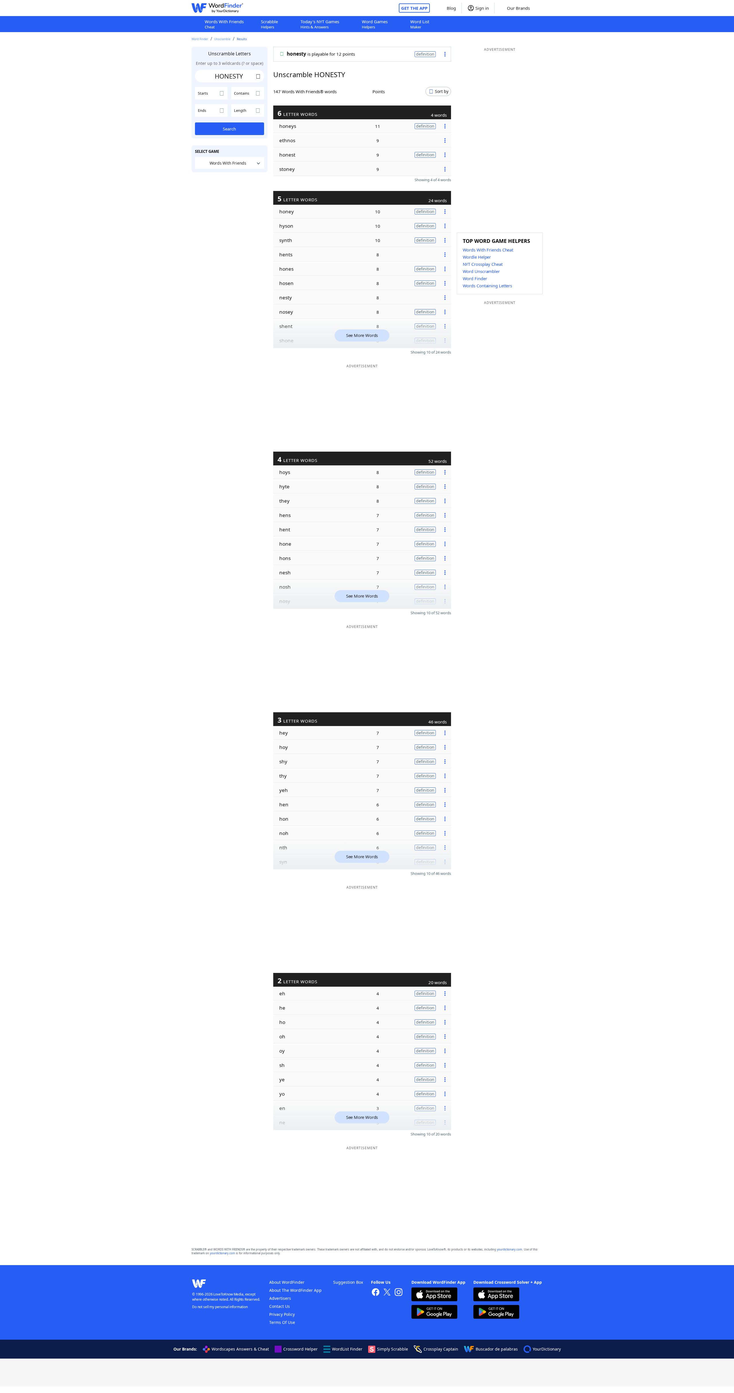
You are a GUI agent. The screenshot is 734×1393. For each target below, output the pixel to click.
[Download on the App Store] (434, 1295)
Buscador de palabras (497, 1349)
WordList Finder (347, 1349)
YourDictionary (547, 1349)
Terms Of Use (282, 1322)
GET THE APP (414, 8)
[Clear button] (258, 76)
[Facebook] (375, 1292)
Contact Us (279, 1306)
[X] (387, 1292)
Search (229, 129)
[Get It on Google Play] (434, 1312)
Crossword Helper (300, 1349)
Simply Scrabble (392, 1349)
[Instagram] (398, 1292)
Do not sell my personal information (220, 1306)
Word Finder (200, 39)
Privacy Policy (282, 1314)
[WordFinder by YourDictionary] (217, 8)
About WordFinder (286, 1282)
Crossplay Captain (440, 1349)
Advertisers (280, 1298)
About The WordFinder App (295, 1290)
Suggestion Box (348, 1282)
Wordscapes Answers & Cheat (240, 1349)
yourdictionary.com (509, 1249)
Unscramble (222, 39)
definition (425, 54)
